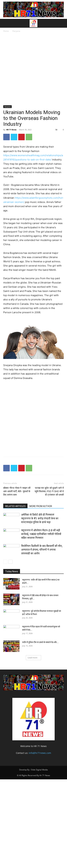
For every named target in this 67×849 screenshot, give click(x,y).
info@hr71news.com (40, 752)
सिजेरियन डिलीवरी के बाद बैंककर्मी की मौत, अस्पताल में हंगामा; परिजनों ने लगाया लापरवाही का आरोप (41, 549)
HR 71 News (11, 129)
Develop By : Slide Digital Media (33, 769)
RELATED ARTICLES (15, 506)
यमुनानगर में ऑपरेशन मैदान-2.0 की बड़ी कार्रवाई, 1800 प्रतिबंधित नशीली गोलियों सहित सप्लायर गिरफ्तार (41, 534)
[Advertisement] (33, 69)
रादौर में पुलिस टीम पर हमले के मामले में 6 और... (40, 642)
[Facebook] (6, 137)
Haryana (16, 31)
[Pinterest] (21, 137)
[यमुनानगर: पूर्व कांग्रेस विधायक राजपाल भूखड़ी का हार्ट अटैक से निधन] (11, 615)
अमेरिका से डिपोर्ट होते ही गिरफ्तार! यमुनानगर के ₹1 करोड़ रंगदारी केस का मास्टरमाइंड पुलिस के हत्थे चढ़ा (39, 518)
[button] (5, 23)
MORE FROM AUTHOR (40, 506)
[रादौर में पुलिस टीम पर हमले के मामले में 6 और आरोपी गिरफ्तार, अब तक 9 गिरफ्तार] (11, 646)
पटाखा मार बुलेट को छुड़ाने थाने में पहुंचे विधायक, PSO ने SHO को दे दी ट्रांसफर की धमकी (49, 491)
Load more (32, 657)
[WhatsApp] (29, 137)
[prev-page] (5, 562)
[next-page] (10, 562)
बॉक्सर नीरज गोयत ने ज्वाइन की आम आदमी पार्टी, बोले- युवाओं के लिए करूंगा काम (16, 491)
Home (6, 31)
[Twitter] (14, 137)
